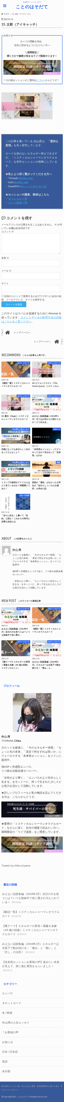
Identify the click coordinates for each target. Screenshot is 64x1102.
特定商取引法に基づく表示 (48, 1086)
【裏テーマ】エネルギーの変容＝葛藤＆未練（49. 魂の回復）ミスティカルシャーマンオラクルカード (30, 930)
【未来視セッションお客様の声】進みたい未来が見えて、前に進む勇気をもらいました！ (30, 966)
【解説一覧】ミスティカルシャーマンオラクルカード (30, 913)
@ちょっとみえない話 (33, 186)
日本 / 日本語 (10, 1051)
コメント (7, 231)
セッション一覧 (17, 198)
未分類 (6, 1071)
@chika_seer (25, 178)
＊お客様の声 (10, 1032)
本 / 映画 (7, 1012)
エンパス (7, 993)
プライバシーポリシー (9, 1090)
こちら (41, 80)
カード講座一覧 (17, 202)
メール (6, 270)
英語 (5, 1061)
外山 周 (16, 549)
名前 (5, 258)
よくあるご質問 (29, 1086)
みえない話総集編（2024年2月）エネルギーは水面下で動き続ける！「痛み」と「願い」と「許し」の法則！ (30, 948)
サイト (5, 283)
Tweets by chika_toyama (15, 865)
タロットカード (11, 1003)
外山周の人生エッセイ (15, 1022)
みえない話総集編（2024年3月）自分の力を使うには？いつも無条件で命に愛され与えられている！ (30, 898)
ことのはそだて (32, 6)
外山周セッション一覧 (11, 1086)
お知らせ (7, 1042)
